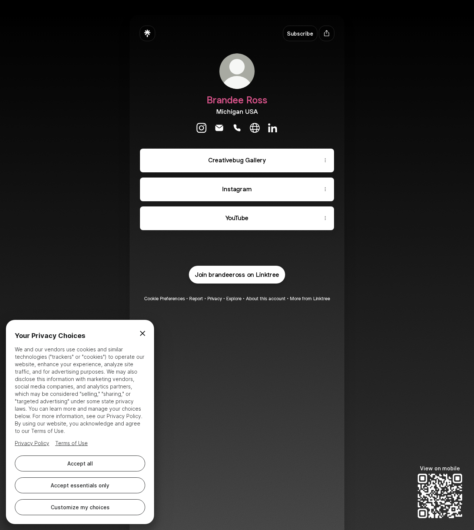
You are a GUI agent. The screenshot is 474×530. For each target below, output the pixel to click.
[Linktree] (147, 33)
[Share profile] (326, 33)
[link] (201, 128)
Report (196, 298)
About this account (266, 298)
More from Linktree (310, 298)
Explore (233, 298)
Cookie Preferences (164, 298)
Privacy (214, 298)
